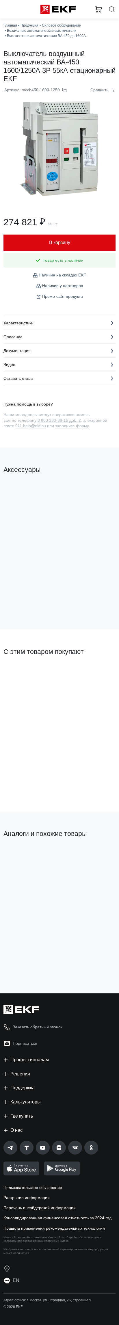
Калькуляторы (25, 1101)
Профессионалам (29, 1059)
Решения (20, 1073)
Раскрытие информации (26, 1197)
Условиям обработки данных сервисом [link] (30, 1240)
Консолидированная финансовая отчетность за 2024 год (57, 1218)
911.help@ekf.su (30, 425)
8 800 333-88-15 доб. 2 (59, 420)
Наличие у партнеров (62, 285)
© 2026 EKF (13, 1307)
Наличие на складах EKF (62, 275)
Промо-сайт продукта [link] (62, 296)
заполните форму (72, 425)
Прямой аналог (20, 853)
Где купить (21, 1116)
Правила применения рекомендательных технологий (54, 1228)
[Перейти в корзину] (98, 9)
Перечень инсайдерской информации (39, 1207)
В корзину (26, 601)
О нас (16, 1130)
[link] (10, 1148)
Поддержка (22, 1087)
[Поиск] (112, 9)
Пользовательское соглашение (32, 1187)
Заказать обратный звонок (37, 1027)
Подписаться (25, 1043)
